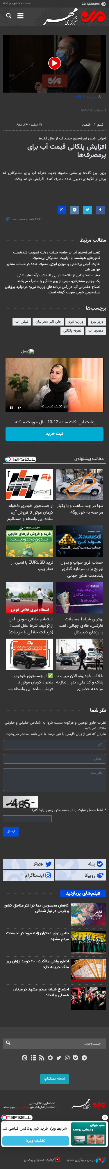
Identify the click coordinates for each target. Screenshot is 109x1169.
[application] (54, 64)
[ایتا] (24, 1058)
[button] (54, 63)
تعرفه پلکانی (72, 331)
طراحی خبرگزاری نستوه (81, 1160)
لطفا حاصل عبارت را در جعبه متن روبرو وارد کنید (68, 810)
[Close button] (105, 1117)
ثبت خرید (54, 434)
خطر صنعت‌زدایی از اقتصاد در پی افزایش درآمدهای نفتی (58, 275)
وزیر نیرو (97, 322)
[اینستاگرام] (67, 1058)
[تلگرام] (84, 1058)
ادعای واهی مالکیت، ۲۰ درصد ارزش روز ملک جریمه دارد (37, 964)
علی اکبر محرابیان (48, 322)
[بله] (75, 1058)
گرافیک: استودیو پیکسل (39, 1160)
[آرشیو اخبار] (33, 1058)
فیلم (100, 124)
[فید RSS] (41, 1058)
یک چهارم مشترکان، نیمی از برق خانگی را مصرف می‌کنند (58, 281)
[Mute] (19, 407)
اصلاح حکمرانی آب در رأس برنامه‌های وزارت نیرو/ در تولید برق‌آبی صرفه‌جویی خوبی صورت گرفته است (52, 289)
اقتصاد (86, 124)
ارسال (11, 831)
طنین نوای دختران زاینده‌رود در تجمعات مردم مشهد (37, 936)
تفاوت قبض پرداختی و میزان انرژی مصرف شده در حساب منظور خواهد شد (53, 267)
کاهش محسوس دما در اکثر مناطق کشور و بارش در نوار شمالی (36, 909)
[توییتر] (58, 1058)
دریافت (86, 97)
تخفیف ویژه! (36, 1141)
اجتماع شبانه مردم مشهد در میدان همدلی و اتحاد (41, 992)
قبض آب (21, 322)
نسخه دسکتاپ (54, 1079)
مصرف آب (95, 331)
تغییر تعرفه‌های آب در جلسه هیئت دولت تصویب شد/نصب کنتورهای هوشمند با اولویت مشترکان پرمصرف (56, 255)
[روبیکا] (50, 1058)
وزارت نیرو (75, 322)
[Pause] (11, 407)
